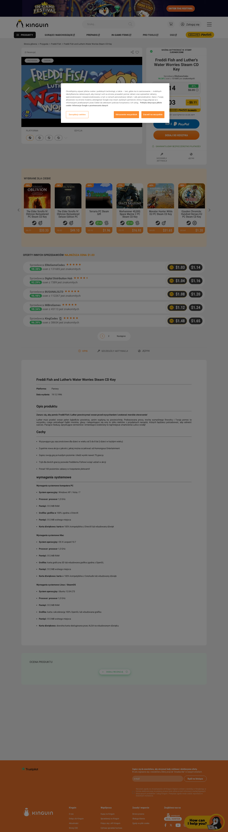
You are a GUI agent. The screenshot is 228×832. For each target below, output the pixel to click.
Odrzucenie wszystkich (126, 114)
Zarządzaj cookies (77, 114)
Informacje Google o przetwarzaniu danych (90, 105)
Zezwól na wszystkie (153, 114)
